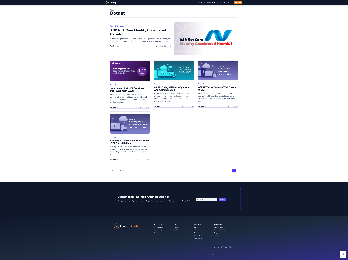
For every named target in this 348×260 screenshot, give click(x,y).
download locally (159, 227)
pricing (176, 230)
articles (216, 236)
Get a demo (238, 2)
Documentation (198, 233)
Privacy (211, 254)
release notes (198, 236)
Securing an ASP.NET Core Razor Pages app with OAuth (127, 89)
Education (120, 26)
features (176, 227)
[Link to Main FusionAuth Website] (107, 2)
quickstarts (157, 233)
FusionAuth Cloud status (221, 230)
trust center (198, 238)
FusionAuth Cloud (159, 230)
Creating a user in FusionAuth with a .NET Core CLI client (130, 141)
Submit (222, 199)
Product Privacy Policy (221, 254)
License (196, 254)
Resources (210, 2)
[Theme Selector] (220, 2)
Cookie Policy (232, 254)
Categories (200, 2)
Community (158, 84)
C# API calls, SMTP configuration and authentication (172, 88)
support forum (218, 227)
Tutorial (113, 26)
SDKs (196, 227)
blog (215, 233)
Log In (229, 2)
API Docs (197, 230)
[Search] (224, 2)
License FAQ (203, 254)
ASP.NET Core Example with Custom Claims (217, 88)
